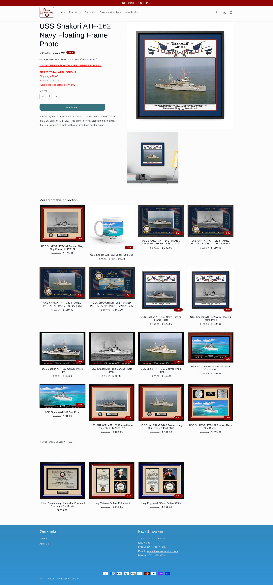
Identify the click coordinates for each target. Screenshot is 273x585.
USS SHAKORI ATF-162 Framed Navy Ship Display (210, 426)
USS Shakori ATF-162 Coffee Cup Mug (112, 255)
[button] (217, 12)
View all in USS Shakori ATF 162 (56, 442)
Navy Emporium (54, 579)
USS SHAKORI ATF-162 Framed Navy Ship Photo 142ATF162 (112, 426)
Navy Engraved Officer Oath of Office (161, 503)
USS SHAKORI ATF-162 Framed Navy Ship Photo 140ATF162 (161, 426)
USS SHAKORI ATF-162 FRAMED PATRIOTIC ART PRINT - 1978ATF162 (111, 304)
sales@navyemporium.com (162, 551)
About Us (44, 544)
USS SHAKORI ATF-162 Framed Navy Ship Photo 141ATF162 (62, 247)
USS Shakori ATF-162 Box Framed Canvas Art (210, 368)
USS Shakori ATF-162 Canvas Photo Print (62, 370)
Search (43, 539)
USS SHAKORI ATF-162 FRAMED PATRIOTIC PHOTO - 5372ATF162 (62, 304)
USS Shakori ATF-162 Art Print (62, 412)
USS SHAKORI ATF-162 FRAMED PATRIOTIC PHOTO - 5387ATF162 (161, 242)
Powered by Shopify (70, 579)
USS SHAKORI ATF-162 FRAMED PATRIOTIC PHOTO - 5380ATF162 (210, 242)
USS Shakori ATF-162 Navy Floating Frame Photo (161, 318)
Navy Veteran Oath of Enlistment (112, 503)
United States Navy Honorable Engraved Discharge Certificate (62, 504)
